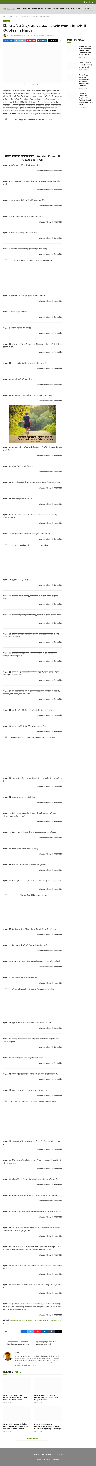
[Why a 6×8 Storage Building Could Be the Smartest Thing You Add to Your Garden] (17, 1413)
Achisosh (6, 21)
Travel (78, 9)
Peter (10, 35)
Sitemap (20, 2)
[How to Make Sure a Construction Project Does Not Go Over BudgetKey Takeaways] (48, 1413)
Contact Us (14, 2)
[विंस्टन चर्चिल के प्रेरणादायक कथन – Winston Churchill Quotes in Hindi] (32, 64)
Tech (67, 9)
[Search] (92, 2)
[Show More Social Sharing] (60, 40)
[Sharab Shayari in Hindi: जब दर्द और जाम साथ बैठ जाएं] (72, 65)
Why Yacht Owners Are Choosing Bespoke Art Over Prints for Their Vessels (15, 1397)
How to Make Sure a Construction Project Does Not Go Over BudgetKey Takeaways (47, 1426)
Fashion (48, 9)
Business (26, 9)
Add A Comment (32, 1439)
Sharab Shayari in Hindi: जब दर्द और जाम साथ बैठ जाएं (85, 65)
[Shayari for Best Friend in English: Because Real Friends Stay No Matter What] (72, 48)
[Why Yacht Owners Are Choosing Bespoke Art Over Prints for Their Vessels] (17, 1384)
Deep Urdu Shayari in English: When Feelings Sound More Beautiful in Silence (86, 99)
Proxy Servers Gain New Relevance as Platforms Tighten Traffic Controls (84, 80)
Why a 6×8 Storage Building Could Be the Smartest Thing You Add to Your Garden (15, 1426)
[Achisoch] (9, 9)
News (62, 9)
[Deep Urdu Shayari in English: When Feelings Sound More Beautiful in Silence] (72, 95)
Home (19, 9)
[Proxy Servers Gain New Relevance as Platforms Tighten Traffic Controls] (72, 77)
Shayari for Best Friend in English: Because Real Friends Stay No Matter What (86, 50)
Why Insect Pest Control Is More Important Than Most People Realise (46, 1397)
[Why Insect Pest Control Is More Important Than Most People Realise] (48, 1384)
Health (55, 9)
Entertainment (37, 9)
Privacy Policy (5, 2)
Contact (88, 9)
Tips (72, 9)
